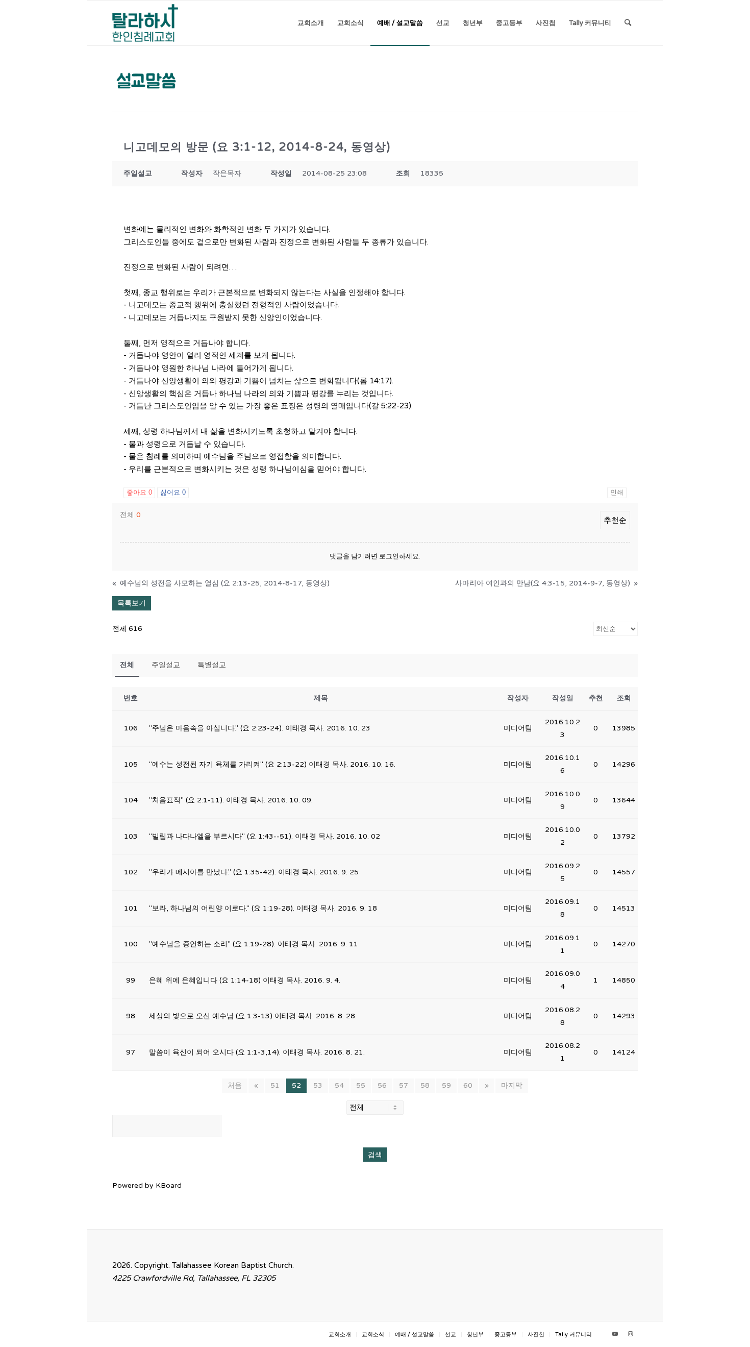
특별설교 (211, 664)
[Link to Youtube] (614, 1334)
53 (317, 1085)
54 (339, 1085)
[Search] (628, 23)
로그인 (389, 556)
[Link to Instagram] (630, 1334)
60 (467, 1085)
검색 (375, 1154)
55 (360, 1085)
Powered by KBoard (147, 1185)
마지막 (511, 1085)
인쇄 (616, 492)
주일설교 (166, 664)
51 (275, 1085)
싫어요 (173, 492)
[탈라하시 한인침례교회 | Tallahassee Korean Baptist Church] (145, 23)
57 (403, 1085)
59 (446, 1085)
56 (382, 1085)
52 (296, 1085)
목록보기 (131, 603)
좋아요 (139, 492)
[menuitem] (311, 23)
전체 (127, 664)
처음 (235, 1085)
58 (425, 1085)
